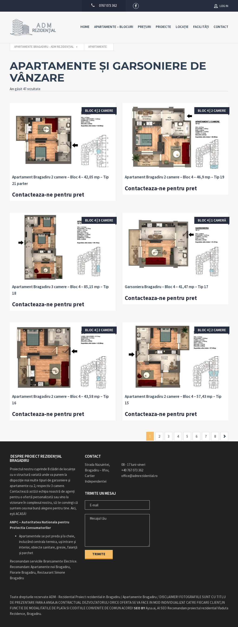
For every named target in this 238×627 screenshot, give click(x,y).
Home (84, 26)
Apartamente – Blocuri (113, 26)
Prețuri (144, 26)
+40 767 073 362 (132, 470)
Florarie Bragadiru (23, 572)
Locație (182, 26)
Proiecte (163, 26)
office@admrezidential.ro (137, 476)
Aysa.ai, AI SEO (150, 608)
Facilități (201, 26)
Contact (221, 26)
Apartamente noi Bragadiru (50, 567)
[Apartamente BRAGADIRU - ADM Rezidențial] (33, 27)
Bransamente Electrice (59, 561)
